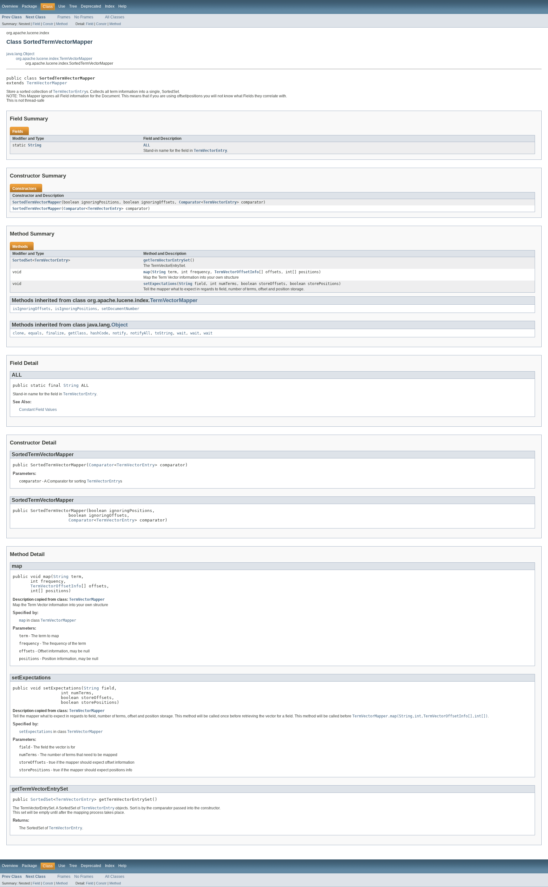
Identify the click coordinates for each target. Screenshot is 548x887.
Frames (63, 17)
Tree (73, 6)
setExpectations (160, 284)
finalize (55, 333)
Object (119, 325)
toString (164, 333)
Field (36, 24)
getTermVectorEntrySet (166, 260)
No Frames (83, 17)
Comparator (190, 202)
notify (119, 333)
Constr (48, 24)
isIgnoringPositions (76, 309)
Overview (10, 6)
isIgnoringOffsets (31, 309)
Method (62, 24)
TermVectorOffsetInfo (236, 272)
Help (122, 6)
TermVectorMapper (47, 83)
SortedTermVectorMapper (36, 202)
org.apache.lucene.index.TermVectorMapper (54, 58)
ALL (146, 145)
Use (61, 6)
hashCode (99, 333)
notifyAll (140, 333)
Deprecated (91, 6)
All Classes (114, 17)
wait (181, 333)
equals (35, 333)
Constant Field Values (38, 409)
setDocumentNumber (120, 309)
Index (109, 6)
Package (29, 6)
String (34, 145)
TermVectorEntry (220, 202)
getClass (77, 333)
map (146, 272)
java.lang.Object (20, 54)
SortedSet (22, 260)
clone (18, 333)
